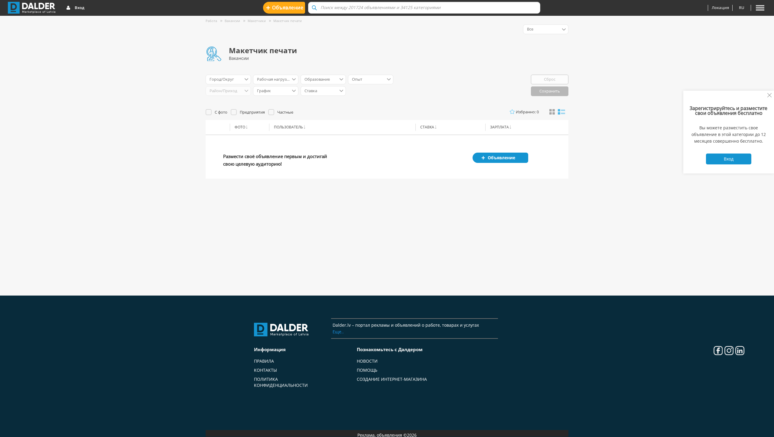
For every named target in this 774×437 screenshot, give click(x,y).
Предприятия (252, 112)
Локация (720, 7)
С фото (221, 112)
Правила (264, 361)
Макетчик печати (287, 20)
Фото (240, 127)
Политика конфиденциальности (281, 382)
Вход (79, 7)
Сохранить (549, 91)
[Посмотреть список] (561, 111)
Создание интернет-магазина (392, 379)
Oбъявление (284, 7)
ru (741, 7)
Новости (367, 361)
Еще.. (338, 332)
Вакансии (232, 20)
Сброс (549, 79)
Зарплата (499, 127)
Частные (285, 112)
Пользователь (288, 127)
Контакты (265, 370)
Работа (211, 20)
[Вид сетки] (552, 112)
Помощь (367, 370)
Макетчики (257, 20)
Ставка (427, 127)
